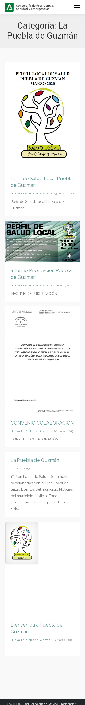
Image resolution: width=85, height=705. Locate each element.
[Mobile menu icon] (77, 7)
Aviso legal (15, 703)
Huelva (15, 193)
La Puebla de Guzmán (35, 193)
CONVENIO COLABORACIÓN (42, 423)
